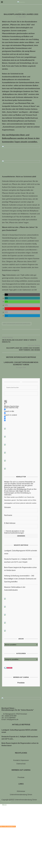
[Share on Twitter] (18, 332)
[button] (6, 295)
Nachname (8, 515)
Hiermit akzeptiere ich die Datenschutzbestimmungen (14, 532)
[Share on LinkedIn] (23, 332)
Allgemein (21, 11)
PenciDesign (6, 801)
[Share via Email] (25, 332)
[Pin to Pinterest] (21, 332)
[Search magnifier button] (5, 401)
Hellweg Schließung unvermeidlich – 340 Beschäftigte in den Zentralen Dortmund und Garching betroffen (20, 579)
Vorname (7, 507)
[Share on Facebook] (16, 332)
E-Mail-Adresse (9, 523)
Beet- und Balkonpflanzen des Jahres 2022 (16, 323)
